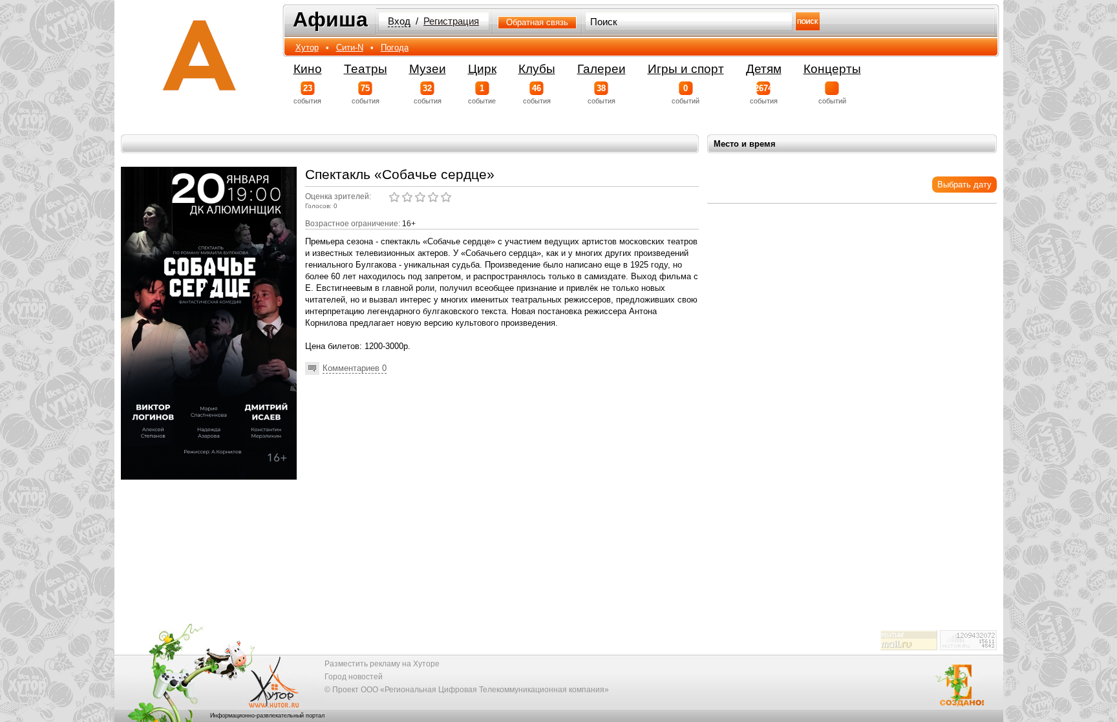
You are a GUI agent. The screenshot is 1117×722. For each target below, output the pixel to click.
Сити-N (349, 47)
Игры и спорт (686, 69)
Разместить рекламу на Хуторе (382, 663)
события (307, 94)
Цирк (482, 69)
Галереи (601, 69)
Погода (395, 47)
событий (685, 94)
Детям (764, 69)
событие (482, 94)
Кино (307, 69)
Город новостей (353, 676)
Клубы (536, 69)
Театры (365, 69)
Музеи (427, 69)
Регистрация (451, 21)
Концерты (832, 69)
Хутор (307, 47)
